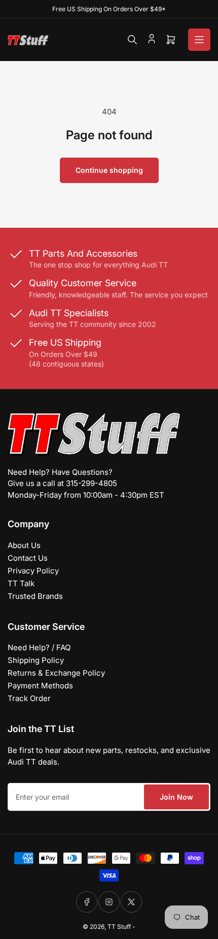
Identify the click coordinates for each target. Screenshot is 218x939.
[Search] (132, 39)
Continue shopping (109, 170)
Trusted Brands (35, 596)
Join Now (176, 797)
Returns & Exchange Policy (56, 673)
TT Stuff (119, 926)
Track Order (29, 698)
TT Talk (21, 583)
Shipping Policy (36, 660)
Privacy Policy (33, 570)
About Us (24, 545)
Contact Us (28, 558)
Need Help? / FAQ (39, 647)
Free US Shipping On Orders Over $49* (109, 9)
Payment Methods (40, 685)
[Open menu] (199, 39)
